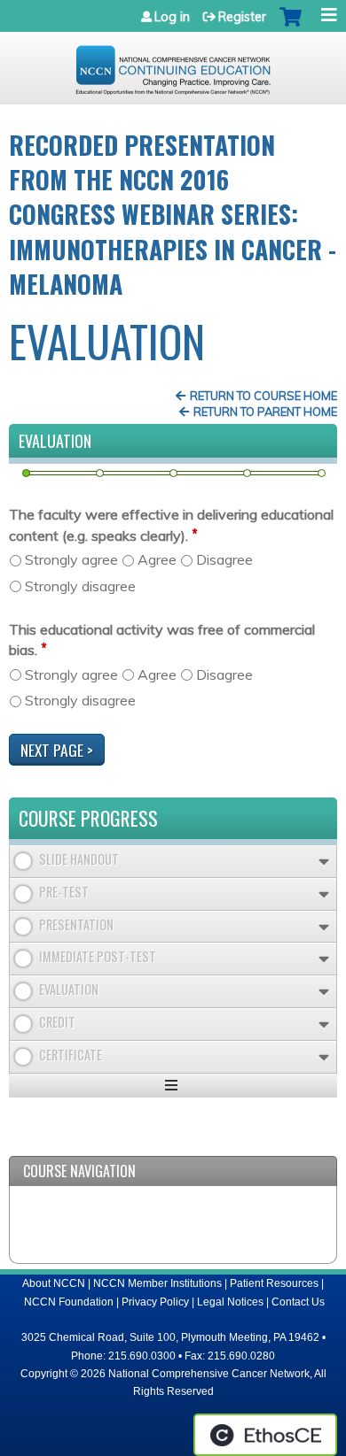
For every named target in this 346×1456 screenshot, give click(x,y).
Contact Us (298, 1302)
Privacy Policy (155, 1302)
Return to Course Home (263, 396)
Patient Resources (274, 1283)
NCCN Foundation (69, 1302)
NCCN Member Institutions (157, 1283)
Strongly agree (71, 559)
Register (242, 17)
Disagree (224, 559)
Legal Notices (230, 1302)
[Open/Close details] (323, 862)
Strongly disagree (80, 586)
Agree (157, 559)
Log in (172, 17)
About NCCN (53, 1283)
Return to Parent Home (265, 411)
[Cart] (290, 25)
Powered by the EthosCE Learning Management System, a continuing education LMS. (265, 1435)
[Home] (173, 64)
